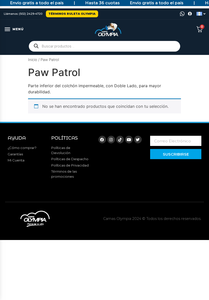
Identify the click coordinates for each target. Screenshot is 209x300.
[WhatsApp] (182, 13)
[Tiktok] (120, 139)
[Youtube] (129, 139)
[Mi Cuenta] (190, 13)
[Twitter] (138, 139)
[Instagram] (111, 139)
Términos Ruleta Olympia (72, 14)
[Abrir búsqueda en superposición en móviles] (104, 46)
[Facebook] (102, 139)
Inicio (32, 59)
